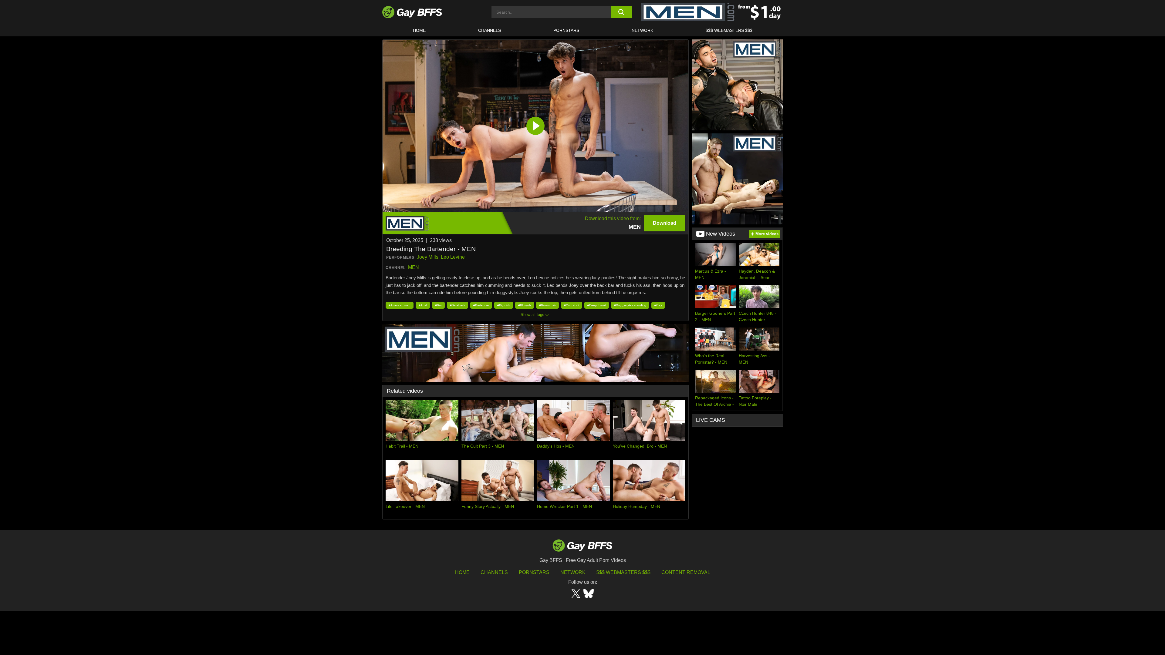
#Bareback (457, 305)
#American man (399, 305)
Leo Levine (453, 257)
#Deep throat (596, 305)
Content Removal (685, 572)
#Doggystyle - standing (630, 305)
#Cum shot (571, 305)
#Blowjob (524, 305)
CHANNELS (489, 30)
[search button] (621, 12)
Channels (494, 572)
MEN (413, 267)
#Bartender (481, 305)
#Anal (423, 305)
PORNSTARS (566, 30)
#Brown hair (547, 305)
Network (642, 30)
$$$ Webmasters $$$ (729, 30)
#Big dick (503, 305)
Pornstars (534, 572)
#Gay (658, 305)
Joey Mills (427, 257)
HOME (419, 30)
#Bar (438, 305)
